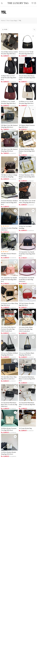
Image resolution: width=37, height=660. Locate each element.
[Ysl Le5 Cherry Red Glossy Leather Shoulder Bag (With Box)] (27, 65)
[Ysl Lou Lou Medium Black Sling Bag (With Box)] (27, 342)
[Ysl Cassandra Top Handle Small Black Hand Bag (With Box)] (27, 241)
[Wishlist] (32, 3)
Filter (5, 29)
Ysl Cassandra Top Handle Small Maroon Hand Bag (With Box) (26, 279)
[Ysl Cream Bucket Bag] (27, 418)
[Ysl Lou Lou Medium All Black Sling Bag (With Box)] (9, 342)
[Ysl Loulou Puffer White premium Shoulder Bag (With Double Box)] (27, 317)
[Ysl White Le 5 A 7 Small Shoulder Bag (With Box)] (27, 91)
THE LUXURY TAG (18, 3)
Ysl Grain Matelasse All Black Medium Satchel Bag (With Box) (9, 202)
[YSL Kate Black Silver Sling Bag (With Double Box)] (9, 366)
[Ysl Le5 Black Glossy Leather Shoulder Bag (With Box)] (9, 41)
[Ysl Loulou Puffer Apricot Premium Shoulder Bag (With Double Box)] (9, 317)
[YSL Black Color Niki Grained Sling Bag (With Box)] (9, 115)
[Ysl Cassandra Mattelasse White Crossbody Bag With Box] (27, 392)
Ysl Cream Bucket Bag (25, 428)
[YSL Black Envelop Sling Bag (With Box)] (9, 216)
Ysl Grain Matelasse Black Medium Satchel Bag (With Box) (27, 151)
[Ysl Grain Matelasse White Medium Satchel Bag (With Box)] (27, 164)
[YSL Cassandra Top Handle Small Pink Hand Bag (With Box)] (9, 267)
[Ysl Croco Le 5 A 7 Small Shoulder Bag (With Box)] (27, 41)
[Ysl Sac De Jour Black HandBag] (27, 216)
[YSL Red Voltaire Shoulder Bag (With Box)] (27, 293)
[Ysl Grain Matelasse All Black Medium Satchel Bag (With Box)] (9, 190)
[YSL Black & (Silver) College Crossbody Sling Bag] (9, 164)
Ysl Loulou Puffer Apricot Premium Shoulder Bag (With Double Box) (8, 329)
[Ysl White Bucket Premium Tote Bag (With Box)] (9, 418)
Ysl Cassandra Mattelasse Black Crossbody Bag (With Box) (27, 378)
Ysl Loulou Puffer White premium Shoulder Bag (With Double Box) (26, 329)
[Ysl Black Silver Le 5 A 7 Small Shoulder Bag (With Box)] (9, 65)
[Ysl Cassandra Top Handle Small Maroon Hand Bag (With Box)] (27, 267)
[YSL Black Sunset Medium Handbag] (9, 241)
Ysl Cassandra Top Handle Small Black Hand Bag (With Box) (27, 253)
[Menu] (2, 3)
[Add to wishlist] (15, 36)
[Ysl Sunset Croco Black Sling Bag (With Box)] (9, 293)
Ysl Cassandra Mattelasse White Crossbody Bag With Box (27, 404)
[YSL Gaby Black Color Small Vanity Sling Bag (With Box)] (27, 190)
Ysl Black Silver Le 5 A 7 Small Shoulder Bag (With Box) (8, 77)
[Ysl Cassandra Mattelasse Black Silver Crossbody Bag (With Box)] (9, 392)
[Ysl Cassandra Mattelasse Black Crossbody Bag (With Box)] (27, 366)
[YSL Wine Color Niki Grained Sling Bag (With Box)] (9, 139)
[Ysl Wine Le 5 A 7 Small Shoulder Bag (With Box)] (9, 91)
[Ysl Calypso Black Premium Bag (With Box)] (27, 115)
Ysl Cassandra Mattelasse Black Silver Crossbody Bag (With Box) (9, 404)
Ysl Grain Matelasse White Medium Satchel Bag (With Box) (27, 176)
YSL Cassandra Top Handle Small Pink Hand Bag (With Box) (9, 279)
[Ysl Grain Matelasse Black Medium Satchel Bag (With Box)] (27, 139)
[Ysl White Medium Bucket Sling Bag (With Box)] (9, 442)
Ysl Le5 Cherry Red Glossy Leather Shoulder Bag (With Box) (27, 77)
